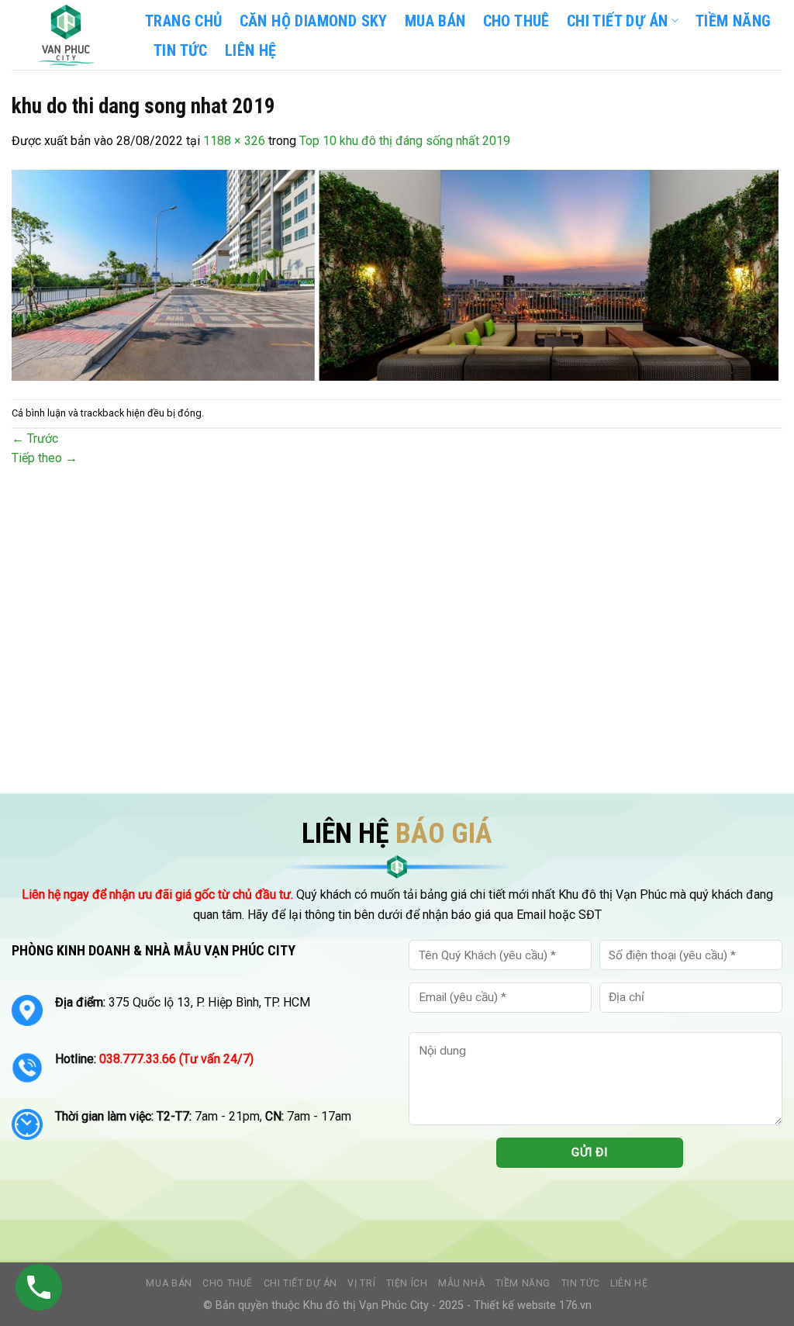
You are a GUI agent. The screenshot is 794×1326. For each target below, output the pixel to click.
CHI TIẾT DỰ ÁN (617, 21)
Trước (35, 438)
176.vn (575, 1305)
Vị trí (361, 1283)
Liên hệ (628, 1283)
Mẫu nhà (461, 1283)
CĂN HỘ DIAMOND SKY (314, 21)
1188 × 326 (234, 140)
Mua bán (435, 21)
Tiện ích (407, 1283)
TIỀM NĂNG (734, 21)
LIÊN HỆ (251, 50)
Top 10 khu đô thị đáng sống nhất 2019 (404, 140)
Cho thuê (516, 21)
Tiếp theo (45, 458)
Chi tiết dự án (301, 1283)
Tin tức (580, 1283)
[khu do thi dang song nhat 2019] (397, 274)
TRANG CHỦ (184, 21)
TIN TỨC (181, 50)
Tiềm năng (523, 1283)
